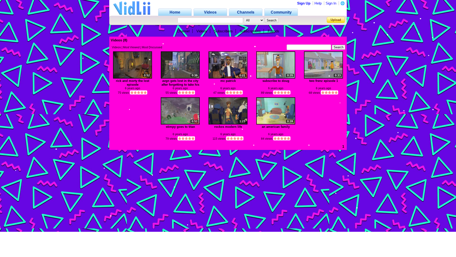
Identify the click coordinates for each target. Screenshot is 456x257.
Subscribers (223, 31)
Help (318, 3)
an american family (276, 126)
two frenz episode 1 (323, 81)
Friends (273, 31)
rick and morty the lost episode (132, 82)
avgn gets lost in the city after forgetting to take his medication (180, 82)
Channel (183, 31)
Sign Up (303, 3)
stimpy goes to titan (180, 126)
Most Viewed (131, 47)
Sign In (331, 3)
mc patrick (228, 81)
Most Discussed (152, 47)
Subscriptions (250, 31)
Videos (201, 31)
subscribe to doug (275, 81)
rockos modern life (228, 126)
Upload (336, 20)
